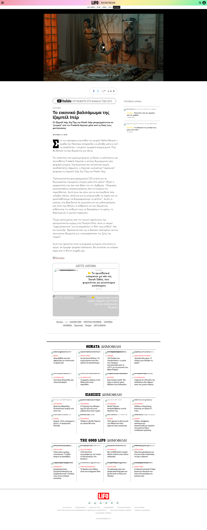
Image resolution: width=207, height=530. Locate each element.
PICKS (98, 7)
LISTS (110, 7)
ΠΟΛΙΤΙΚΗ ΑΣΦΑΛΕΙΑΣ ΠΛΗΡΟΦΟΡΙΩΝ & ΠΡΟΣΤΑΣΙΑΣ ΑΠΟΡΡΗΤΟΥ (82, 510)
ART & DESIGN (99, 325)
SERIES (104, 7)
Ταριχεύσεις (78, 325)
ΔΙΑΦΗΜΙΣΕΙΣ (109, 507)
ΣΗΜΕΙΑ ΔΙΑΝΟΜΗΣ (142, 510)
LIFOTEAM (56, 135)
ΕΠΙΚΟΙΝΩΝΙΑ (80, 507)
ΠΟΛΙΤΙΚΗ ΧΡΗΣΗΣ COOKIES (120, 510)
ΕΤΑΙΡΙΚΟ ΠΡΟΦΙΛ (124, 507)
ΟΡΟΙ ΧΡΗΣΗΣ (139, 507)
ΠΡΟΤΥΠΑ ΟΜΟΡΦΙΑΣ (92, 322)
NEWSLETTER (94, 507)
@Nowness (59, 257)
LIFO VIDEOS (91, 7)
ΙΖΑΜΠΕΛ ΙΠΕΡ (75, 322)
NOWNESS (108, 2)
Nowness (60, 322)
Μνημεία (88, 325)
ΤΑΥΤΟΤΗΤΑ (67, 507)
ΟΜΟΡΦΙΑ (108, 322)
